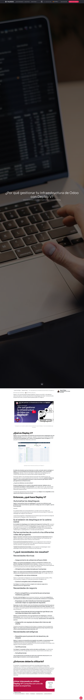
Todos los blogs (17, 390)
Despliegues (32, 693)
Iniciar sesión (64, 1)
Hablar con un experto (73, 1)
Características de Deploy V (20, 693)
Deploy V (27, 693)
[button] (42, 1)
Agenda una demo (50, 685)
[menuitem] (19, 2)
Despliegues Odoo (39, 693)
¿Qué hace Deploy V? (48, 693)
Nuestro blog (24, 390)
